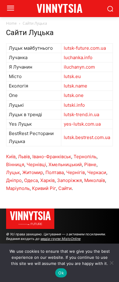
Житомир (32, 172)
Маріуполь (18, 188)
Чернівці (36, 164)
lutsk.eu (72, 76)
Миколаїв (94, 180)
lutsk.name (75, 86)
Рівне (90, 164)
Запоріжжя (69, 180)
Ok (61, 272)
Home (11, 23)
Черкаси (96, 172)
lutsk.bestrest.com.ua (87, 137)
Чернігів (75, 172)
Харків (47, 180)
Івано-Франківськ (51, 156)
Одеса (31, 180)
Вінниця (15, 164)
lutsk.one (74, 95)
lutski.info (74, 105)
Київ (11, 156)
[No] (111, 263)
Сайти (65, 188)
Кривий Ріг (44, 188)
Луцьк (13, 172)
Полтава (54, 172)
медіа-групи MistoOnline (61, 239)
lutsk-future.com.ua (85, 48)
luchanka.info (78, 57)
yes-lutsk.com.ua (82, 124)
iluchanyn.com (79, 67)
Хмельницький (65, 164)
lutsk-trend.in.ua (81, 114)
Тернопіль (85, 156)
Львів (24, 156)
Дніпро (14, 180)
